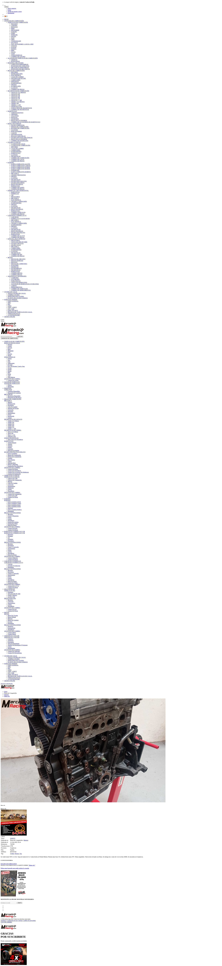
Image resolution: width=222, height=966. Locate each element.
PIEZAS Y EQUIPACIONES (12, 512)
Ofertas (10, 385)
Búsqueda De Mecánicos (14, 397)
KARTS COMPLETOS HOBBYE (21, 172)
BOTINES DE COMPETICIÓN (20, 128)
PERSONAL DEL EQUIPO (16, 63)
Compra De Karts (12, 528)
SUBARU (14, 31)
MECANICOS (8, 394)
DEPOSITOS (15, 81)
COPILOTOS (8, 389)
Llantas (10, 417)
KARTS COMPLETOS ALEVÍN (20, 164)
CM (12, 195)
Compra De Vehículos (14, 651)
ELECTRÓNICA (16, 75)
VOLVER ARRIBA (6, 922)
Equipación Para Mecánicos (15, 466)
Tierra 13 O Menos (13, 432)
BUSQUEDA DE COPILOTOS (20, 66)
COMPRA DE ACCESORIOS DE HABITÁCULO (25, 122)
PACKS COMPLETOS (17, 125)
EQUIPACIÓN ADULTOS (19, 181)
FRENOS (14, 84)
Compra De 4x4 (12, 609)
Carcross (10, 564)
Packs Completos (12, 453)
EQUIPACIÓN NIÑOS (17, 183)
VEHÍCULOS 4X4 (9, 590)
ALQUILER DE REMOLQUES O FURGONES (25, 284)
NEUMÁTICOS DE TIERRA (12, 430)
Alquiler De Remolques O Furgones (17, 645)
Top (21, 853)
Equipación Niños (13, 523)
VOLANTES (15, 116)
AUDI (13, 53)
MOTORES (14, 72)
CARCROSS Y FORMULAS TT (13, 562)
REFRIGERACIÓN (16, 73)
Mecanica (10, 514)
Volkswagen (11, 363)
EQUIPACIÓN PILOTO (18, 232)
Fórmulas (10, 536)
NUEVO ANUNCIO (7, 683)
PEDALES (14, 117)
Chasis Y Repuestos (13, 516)
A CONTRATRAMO (14, 315)
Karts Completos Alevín (14, 502)
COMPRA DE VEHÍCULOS (19, 288)
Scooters (10, 622)
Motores (10, 402)
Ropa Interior (11, 460)
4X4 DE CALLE (16, 245)
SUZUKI (13, 47)
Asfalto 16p (11, 425)
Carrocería (10, 410)
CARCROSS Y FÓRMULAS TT (17, 215)
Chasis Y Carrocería (13, 547)
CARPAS (14, 285)
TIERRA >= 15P (16, 105)
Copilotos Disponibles (14, 391)
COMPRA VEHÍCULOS (18, 212)
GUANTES (14, 130)
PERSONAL (8, 388)
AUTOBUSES (15, 279)
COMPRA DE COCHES (18, 56)
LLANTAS (14, 88)
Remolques (11, 511)
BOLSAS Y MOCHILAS (18, 136)
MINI (12, 50)
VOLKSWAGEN (16, 41)
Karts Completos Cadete (14, 503)
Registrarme (11, 13)
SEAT (12, 38)
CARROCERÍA (15, 80)
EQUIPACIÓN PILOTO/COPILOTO (14, 452)
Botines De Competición (14, 456)
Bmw (9, 349)
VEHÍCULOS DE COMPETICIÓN (18, 22)
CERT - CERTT (12, 307)
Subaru (10, 358)
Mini (9, 372)
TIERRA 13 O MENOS (18, 102)
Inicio (5, 691)
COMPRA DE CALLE (17, 159)
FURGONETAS (15, 281)
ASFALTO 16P (15, 97)
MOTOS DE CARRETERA (19, 263)
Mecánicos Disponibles (14, 396)
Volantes (10, 446)
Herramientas (11, 648)
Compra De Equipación (14, 474)
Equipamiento (11, 628)
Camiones (10, 639)
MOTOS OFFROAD (17, 260)
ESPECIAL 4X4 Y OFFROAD (16, 239)
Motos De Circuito (13, 615)
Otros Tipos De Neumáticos (15, 439)
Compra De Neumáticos (14, 470)
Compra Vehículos (13, 558)
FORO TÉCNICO (13, 310)
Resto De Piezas (12, 525)
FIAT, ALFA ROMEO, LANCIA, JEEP (22, 44)
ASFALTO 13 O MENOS (18, 92)
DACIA (13, 52)
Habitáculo (11, 488)
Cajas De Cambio (12, 407)
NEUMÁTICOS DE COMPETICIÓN (18, 91)
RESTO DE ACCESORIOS (19, 120)
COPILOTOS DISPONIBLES (19, 64)
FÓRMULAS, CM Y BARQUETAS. (18, 190)
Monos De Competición (14, 455)
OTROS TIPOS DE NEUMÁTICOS (21, 108)
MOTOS (10, 257)
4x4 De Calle (11, 597)
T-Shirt (12, 853)
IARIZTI (12, 838)
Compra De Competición (14, 494)
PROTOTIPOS (15, 197)
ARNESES (14, 114)
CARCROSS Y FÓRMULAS (12, 561)
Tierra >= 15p (11, 435)
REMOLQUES (15, 186)
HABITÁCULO (12, 111)
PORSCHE (14, 35)
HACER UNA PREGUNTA (9, 864)
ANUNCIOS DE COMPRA (12, 379)
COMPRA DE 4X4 (16, 254)
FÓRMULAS (15, 193)
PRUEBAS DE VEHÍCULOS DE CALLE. (20, 312)
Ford (9, 352)
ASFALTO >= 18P (16, 100)
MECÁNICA (15, 198)
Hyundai (10, 365)
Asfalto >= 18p (12, 428)
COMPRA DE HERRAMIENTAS (21, 290)
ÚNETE (20, 903)
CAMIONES (14, 278)
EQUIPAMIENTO (16, 268)
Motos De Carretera (13, 620)
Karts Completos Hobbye (15, 509)
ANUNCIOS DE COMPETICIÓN (14, 21)
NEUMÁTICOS (15, 156)
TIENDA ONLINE (9, 316)
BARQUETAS (15, 192)
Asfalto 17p (11, 427)
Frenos (9, 414)
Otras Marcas (11, 377)
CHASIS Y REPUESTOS (18, 175)
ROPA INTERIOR (16, 131)
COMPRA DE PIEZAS (17, 89)
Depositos (10, 411)
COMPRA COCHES (14, 295)
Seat (9, 360)
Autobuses (10, 640)
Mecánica (10, 544)
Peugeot (10, 344)
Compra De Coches (13, 380)
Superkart (10, 508)
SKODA (13, 36)
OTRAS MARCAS (16, 55)
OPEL (13, 39)
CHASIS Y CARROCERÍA (19, 201)
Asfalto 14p (11, 422)
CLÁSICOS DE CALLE (18, 144)
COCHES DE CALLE (10, 292)
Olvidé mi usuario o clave (15, 11)
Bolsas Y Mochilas (13, 464)
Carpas (9, 646)
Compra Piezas (12, 634)
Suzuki (9, 369)
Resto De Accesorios (13, 450)
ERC (9, 304)
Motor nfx (7, 696)
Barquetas (10, 534)
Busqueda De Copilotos (14, 393)
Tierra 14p (10, 433)
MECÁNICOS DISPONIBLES (20, 67)
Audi (9, 375)
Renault (10, 347)
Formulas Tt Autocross (14, 565)
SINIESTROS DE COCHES (16, 296)
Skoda (9, 355)
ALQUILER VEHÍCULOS (12, 382)
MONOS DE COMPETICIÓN (19, 126)
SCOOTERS (14, 265)
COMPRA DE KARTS (17, 187)
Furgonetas (11, 642)
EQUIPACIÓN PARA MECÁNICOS (21, 137)
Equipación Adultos (13, 522)
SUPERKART (15, 170)
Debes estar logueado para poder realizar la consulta (15, 868)
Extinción (10, 449)
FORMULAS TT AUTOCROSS (20, 218)
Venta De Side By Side (14, 593)
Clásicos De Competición (15, 480)
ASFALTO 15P (15, 95)
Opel (9, 361)
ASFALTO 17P (15, 98)
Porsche (10, 354)
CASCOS (14, 133)
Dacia (9, 374)
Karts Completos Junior (14, 505)
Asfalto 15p (11, 424)
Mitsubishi (10, 351)
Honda (9, 371)
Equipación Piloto (12, 583)
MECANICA (15, 173)
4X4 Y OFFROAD (9, 589)
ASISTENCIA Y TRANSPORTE (17, 276)
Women (17, 853)
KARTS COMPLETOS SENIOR (20, 168)
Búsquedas (11, 386)
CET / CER (11, 309)
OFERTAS (14, 59)
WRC (9, 302)
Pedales (10, 447)
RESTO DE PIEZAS (17, 184)
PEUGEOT (14, 24)
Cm (9, 537)
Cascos (10, 461)
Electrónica (11, 405)
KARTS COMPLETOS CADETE (20, 165)
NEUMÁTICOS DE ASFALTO (13, 419)
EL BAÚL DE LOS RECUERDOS (18, 298)
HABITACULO (8, 441)
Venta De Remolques (13, 643)
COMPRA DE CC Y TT (18, 235)
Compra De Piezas (13, 469)
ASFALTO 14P (15, 94)
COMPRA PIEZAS (16, 274)
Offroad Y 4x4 (12, 436)
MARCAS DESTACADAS (12, 343)
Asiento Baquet (12, 442)
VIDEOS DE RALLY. (14, 313)
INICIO (6, 19)
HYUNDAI (14, 42)
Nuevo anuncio (12, 8)
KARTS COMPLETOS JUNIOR (20, 167)
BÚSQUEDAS (15, 61)
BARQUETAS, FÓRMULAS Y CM (14, 531)
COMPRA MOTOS (16, 273)
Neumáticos (11, 491)
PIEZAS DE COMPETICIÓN (16, 70)
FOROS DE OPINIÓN (10, 299)
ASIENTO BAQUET (17, 112)
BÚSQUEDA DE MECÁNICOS (20, 69)
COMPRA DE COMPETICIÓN (20, 158)
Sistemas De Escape (13, 408)
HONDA (13, 49)
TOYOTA (14, 45)
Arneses (10, 444)
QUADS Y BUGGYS (17, 243)
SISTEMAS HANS (16, 134)
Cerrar (6, 6)
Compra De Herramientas (15, 653)
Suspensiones (11, 413)
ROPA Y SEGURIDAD (14, 123)
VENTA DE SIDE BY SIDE (19, 242)
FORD (13, 33)
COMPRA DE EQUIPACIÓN (19, 140)
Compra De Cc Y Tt (13, 586)
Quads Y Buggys (12, 595)
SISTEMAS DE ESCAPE (18, 78)
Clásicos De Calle (12, 478)
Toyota (9, 368)
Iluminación (11, 416)
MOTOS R (14, 262)
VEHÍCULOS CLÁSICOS (11, 475)
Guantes (10, 458)
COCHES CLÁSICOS (14, 142)
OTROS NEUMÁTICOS (11, 438)
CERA (9, 306)
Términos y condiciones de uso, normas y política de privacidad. (18, 920)
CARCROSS (15, 217)
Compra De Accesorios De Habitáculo (18, 472)
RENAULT (14, 27)
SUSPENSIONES (16, 83)
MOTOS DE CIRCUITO (18, 259)
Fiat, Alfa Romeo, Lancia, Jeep (16, 366)
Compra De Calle (12, 495)
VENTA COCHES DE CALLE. (17, 293)
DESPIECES (14, 267)
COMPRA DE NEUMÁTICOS (20, 109)
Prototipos (10, 539)
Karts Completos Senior (14, 506)
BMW (13, 28)
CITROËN (14, 25)
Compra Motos (12, 632)
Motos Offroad (12, 617)
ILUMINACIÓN (16, 86)
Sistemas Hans (12, 463)
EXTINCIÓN (15, 119)
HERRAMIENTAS (16, 287)
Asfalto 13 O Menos (13, 421)
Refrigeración (11, 403)
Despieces (10, 626)
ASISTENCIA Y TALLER (11, 636)
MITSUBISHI (15, 30)
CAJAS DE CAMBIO (17, 77)
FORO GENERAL (13, 301)
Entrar (9, 10)
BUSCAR (20, 336)
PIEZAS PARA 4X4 (10, 598)
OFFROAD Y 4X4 (16, 106)
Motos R (10, 618)
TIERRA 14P (15, 103)
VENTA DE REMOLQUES (19, 282)
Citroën (10, 346)
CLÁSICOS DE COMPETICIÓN (20, 145)
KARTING (11, 162)
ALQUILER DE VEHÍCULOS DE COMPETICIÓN (23, 58)
